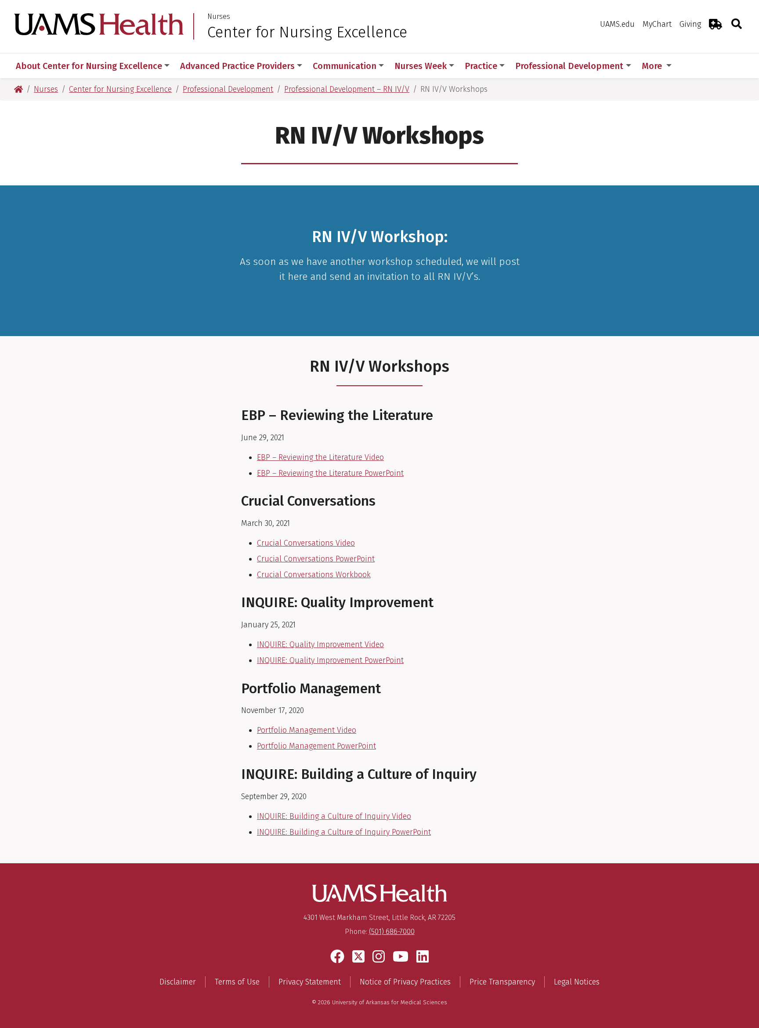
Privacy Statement (309, 982)
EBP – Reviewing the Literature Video (320, 457)
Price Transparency (502, 982)
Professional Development (569, 66)
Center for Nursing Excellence (307, 32)
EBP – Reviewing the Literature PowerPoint (330, 473)
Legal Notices (577, 982)
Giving (690, 24)
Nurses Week (420, 66)
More (653, 66)
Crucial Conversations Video (306, 543)
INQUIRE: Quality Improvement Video (320, 644)
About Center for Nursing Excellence (89, 66)
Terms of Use (237, 982)
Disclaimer (177, 982)
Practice (481, 66)
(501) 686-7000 (392, 931)
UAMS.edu (617, 24)
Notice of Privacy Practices (405, 982)
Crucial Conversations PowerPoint (316, 559)
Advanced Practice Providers (237, 66)
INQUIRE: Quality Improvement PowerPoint (330, 660)
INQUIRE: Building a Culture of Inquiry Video (334, 816)
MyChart (657, 24)
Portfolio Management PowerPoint (316, 746)
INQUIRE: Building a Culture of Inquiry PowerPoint (344, 832)
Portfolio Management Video (306, 730)
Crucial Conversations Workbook (314, 574)
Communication (344, 66)
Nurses (218, 16)
